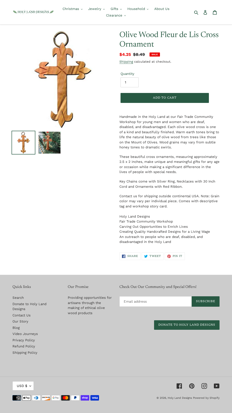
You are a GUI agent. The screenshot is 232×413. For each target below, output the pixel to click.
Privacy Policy (23, 340)
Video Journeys (25, 334)
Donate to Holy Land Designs (186, 324)
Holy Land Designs (180, 397)
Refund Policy (23, 346)
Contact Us (21, 315)
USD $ (22, 386)
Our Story (20, 321)
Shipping (126, 61)
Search (18, 298)
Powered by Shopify (206, 397)
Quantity (127, 74)
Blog (16, 328)
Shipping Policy (24, 353)
